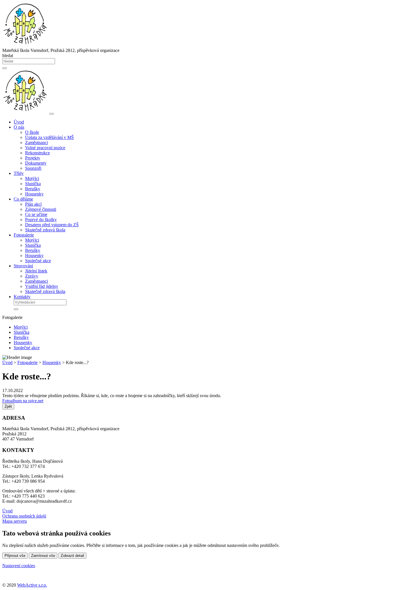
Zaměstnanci (36, 142)
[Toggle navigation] (51, 114)
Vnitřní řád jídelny (41, 286)
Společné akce (38, 260)
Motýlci (32, 178)
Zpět (8, 406)
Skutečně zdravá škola (45, 229)
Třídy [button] (19, 173)
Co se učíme (36, 214)
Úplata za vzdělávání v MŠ (49, 137)
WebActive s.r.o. (32, 585)
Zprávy (31, 276)
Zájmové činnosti (40, 209)
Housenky (34, 193)
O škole (32, 132)
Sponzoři (33, 168)
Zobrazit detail (72, 555)
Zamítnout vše (43, 555)
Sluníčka (33, 183)
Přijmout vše (15, 555)
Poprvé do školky (41, 219)
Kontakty (22, 296)
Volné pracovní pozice (45, 147)
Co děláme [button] (23, 199)
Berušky (32, 188)
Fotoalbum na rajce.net (22, 400)
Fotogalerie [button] (24, 235)
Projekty (32, 157)
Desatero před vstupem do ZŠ (52, 224)
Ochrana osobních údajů (24, 516)
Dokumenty (35, 163)
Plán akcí (33, 204)
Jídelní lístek (36, 270)
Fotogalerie (27, 362)
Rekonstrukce (37, 152)
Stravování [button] (23, 265)
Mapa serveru (14, 521)
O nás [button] (19, 127)
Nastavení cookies (18, 565)
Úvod (19, 122)
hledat (7, 55)
